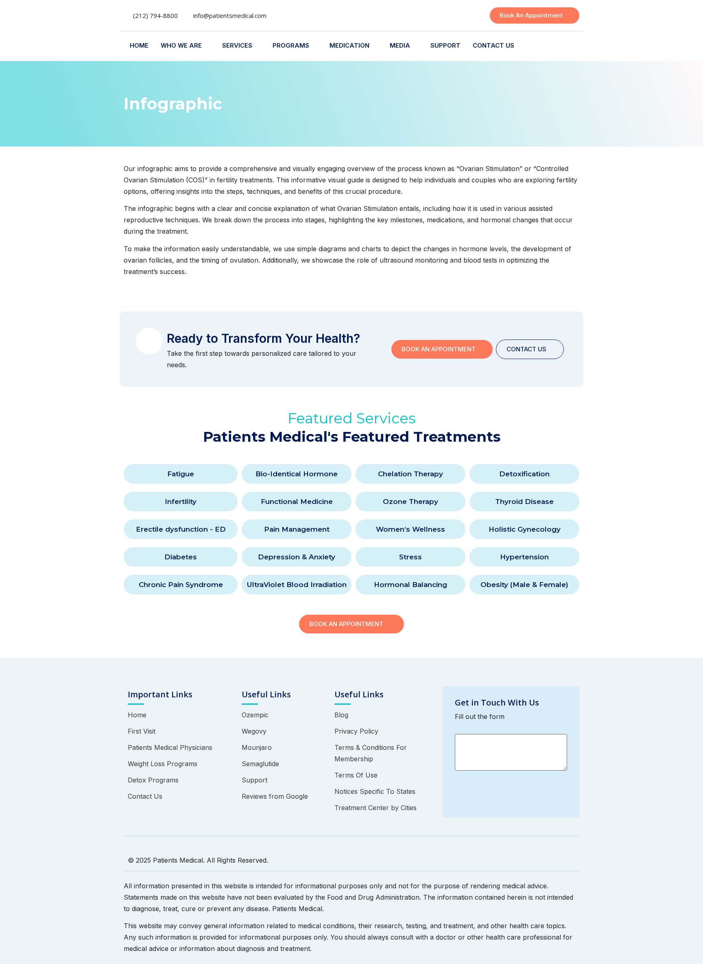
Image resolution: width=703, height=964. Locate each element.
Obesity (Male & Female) (524, 585)
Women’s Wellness (410, 529)
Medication (349, 45)
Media (400, 45)
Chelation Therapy (410, 474)
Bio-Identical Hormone (296, 474)
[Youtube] (571, 858)
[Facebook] (529, 858)
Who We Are (181, 45)
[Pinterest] (561, 858)
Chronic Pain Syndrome (181, 585)
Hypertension (524, 557)
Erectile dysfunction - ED (181, 529)
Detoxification (524, 474)
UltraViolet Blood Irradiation (297, 585)
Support (445, 45)
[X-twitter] (550, 858)
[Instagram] (540, 858)
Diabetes (180, 557)
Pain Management (297, 529)
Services (237, 45)
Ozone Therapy (410, 501)
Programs (291, 45)
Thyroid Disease (524, 501)
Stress (410, 557)
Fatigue (180, 474)
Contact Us (493, 45)
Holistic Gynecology (525, 529)
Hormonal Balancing (410, 585)
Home (139, 45)
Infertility (180, 501)
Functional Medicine (297, 501)
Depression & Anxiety (296, 557)
